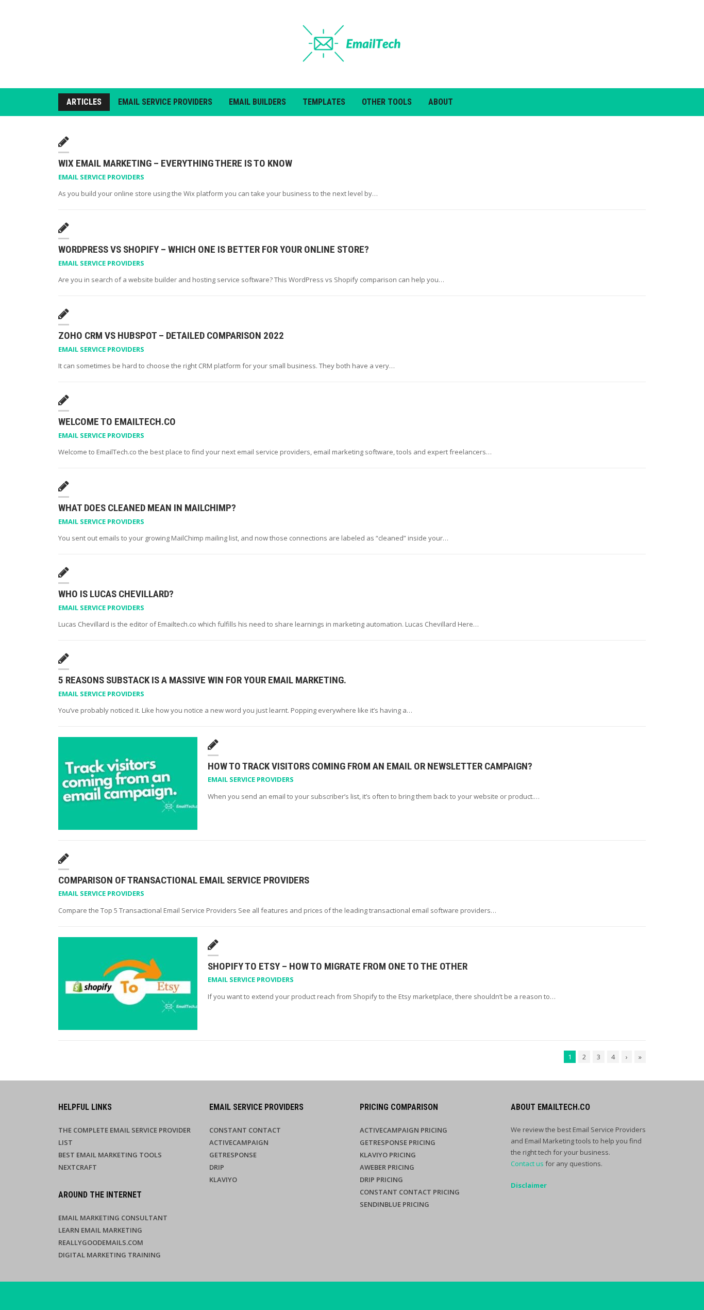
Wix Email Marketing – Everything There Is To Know (175, 163)
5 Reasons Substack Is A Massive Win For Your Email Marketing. (202, 680)
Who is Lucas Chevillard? (116, 594)
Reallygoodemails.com (100, 1242)
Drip (216, 1167)
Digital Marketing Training (109, 1254)
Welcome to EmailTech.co (117, 422)
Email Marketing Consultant (112, 1217)
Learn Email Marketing (100, 1230)
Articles (84, 102)
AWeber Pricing (387, 1167)
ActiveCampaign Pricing (403, 1130)
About (440, 102)
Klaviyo (223, 1179)
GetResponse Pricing (397, 1142)
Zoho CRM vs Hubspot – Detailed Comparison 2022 (171, 335)
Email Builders (257, 102)
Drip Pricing (381, 1179)
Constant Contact (245, 1130)
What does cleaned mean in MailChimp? (147, 508)
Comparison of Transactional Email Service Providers (183, 880)
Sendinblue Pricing (394, 1204)
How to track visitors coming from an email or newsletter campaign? (370, 766)
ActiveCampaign (239, 1142)
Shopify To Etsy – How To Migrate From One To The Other (337, 966)
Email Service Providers (165, 102)
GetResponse (233, 1154)
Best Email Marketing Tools (110, 1154)
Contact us (527, 1163)
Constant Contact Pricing (410, 1192)
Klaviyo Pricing (388, 1154)
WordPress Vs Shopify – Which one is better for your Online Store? (213, 249)
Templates (324, 102)
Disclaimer (529, 1185)
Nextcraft (77, 1167)
